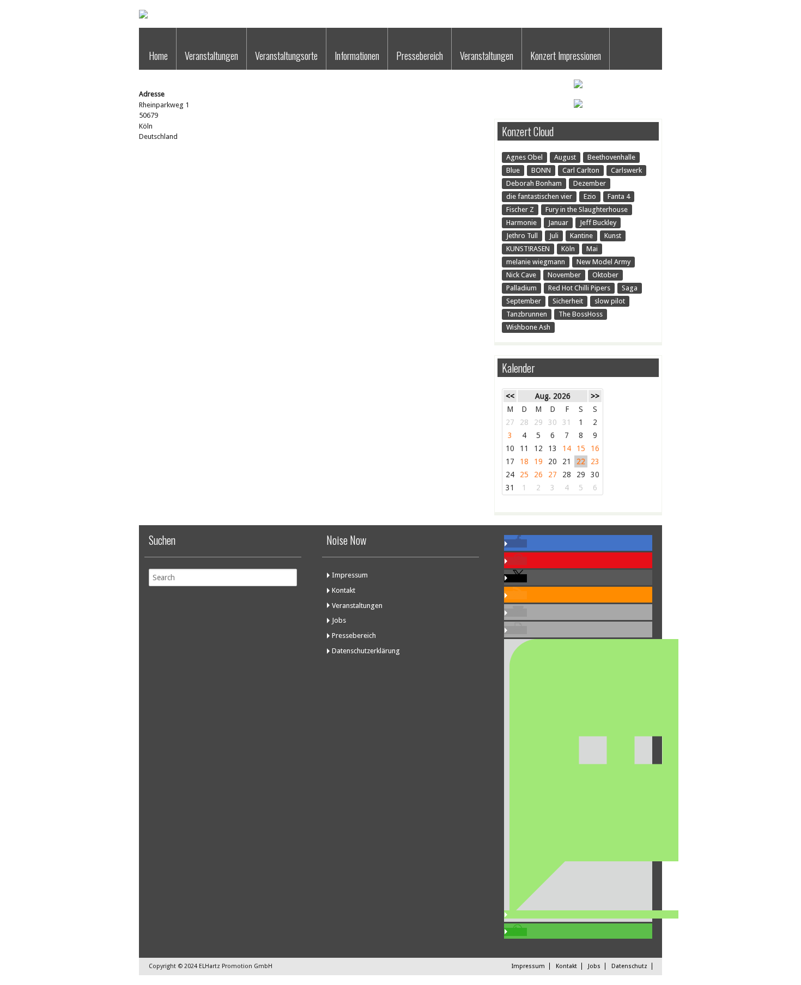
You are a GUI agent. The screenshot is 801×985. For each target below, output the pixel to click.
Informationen (357, 55)
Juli (554, 236)
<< (510, 396)
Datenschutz (629, 966)
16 (595, 448)
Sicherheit (568, 301)
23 (595, 461)
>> (595, 396)
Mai (592, 249)
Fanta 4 (619, 196)
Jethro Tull (522, 236)
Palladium (521, 288)
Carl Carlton (580, 170)
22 (581, 461)
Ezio (590, 196)
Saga (630, 288)
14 (566, 448)
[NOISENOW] (143, 16)
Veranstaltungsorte (286, 55)
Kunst (612, 236)
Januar (558, 222)
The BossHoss (581, 314)
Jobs (339, 620)
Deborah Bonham (534, 183)
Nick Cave (521, 275)
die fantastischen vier (539, 196)
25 (524, 474)
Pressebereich (419, 55)
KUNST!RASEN (528, 249)
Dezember (589, 183)
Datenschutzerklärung (366, 651)
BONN (541, 170)
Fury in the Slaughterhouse (586, 209)
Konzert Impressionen (565, 55)
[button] (515, 543)
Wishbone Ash (528, 327)
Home (158, 55)
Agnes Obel (524, 157)
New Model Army (603, 262)
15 (581, 448)
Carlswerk (626, 170)
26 (538, 474)
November (564, 275)
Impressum (350, 575)
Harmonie (521, 222)
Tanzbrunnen (526, 314)
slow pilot (609, 301)
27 (552, 474)
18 (524, 461)
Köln (568, 249)
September (523, 301)
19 (538, 461)
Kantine (581, 236)
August (565, 157)
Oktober (605, 275)
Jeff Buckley (598, 222)
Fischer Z (520, 209)
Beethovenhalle (611, 157)
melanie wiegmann (535, 262)
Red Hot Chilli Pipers (579, 288)
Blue (513, 170)
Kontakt (343, 590)
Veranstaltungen (211, 55)
